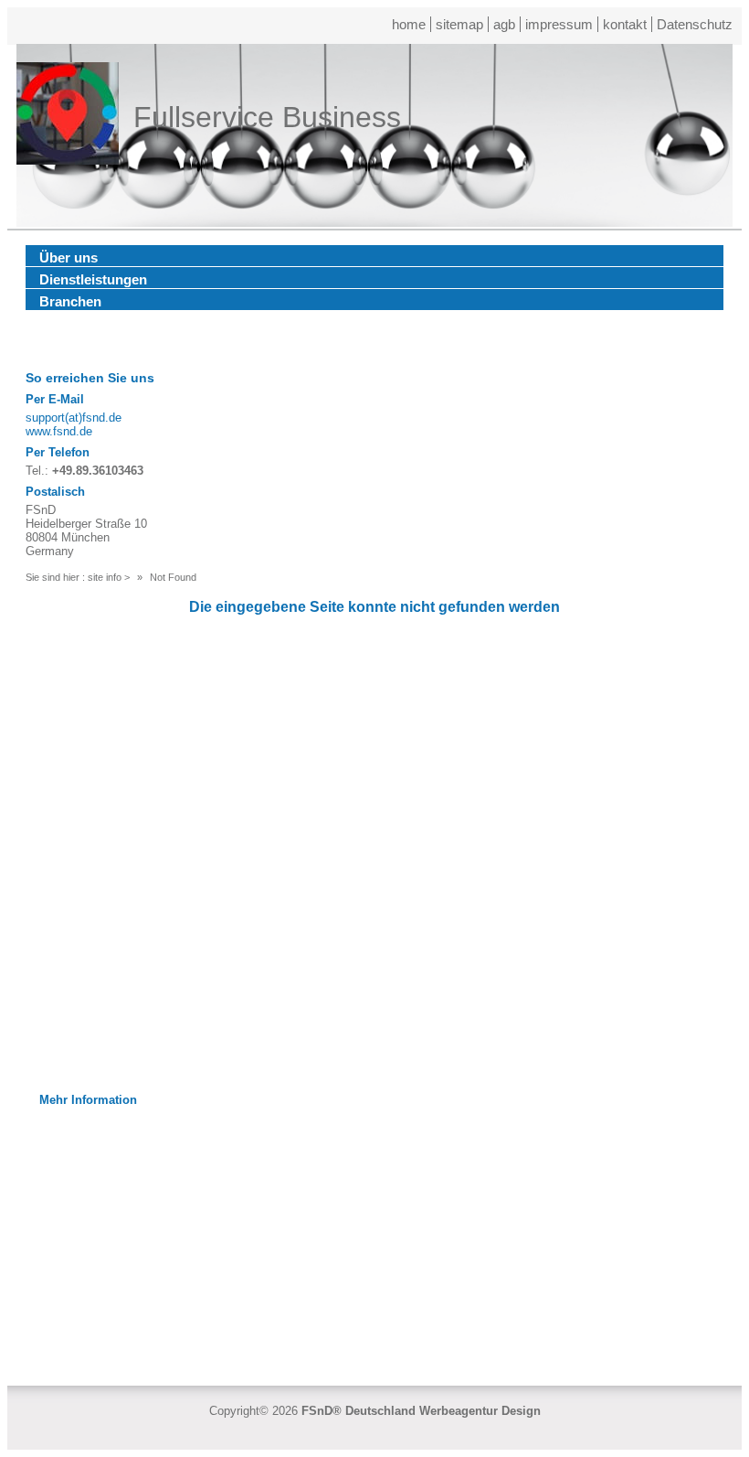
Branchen (70, 301)
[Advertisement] (374, 1239)
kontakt (625, 24)
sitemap (459, 24)
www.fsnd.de (59, 431)
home (409, 24)
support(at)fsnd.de (73, 417)
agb (504, 24)
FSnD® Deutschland (358, 1411)
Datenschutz (695, 24)
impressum (559, 24)
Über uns (68, 257)
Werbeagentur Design (480, 1411)
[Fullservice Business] (67, 117)
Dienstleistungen (93, 279)
